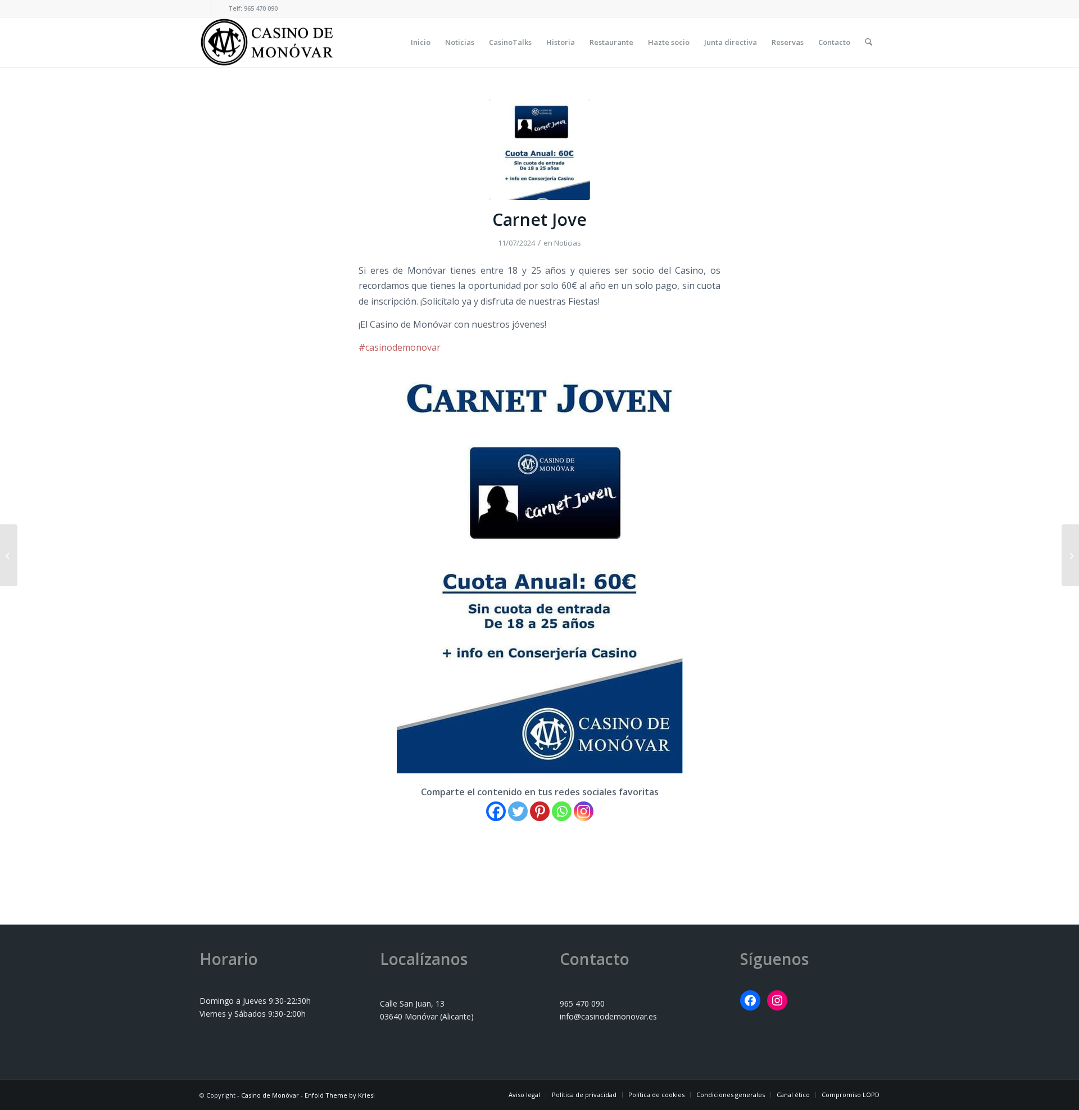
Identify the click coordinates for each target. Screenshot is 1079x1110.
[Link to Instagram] (219, 8)
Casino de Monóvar (270, 1095)
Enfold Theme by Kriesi (340, 1095)
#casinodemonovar (400, 347)
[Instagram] (583, 811)
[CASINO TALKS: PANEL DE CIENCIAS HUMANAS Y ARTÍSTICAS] (8, 555)
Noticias (567, 243)
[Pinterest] (540, 811)
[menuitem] (421, 42)
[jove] (539, 149)
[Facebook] (496, 811)
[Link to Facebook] (202, 8)
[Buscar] (868, 42)
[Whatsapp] (562, 811)
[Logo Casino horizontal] (267, 42)
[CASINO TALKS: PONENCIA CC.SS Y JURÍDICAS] (1070, 555)
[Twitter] (518, 811)
